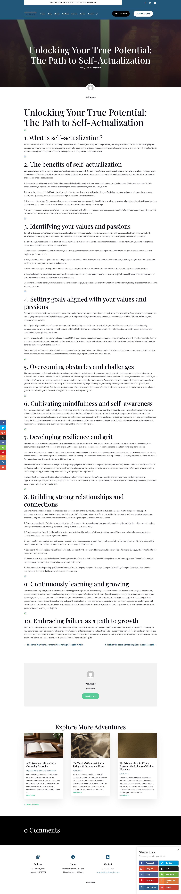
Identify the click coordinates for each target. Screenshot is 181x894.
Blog (50, 14)
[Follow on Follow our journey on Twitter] (150, 3)
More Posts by (90, 696)
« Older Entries (31, 804)
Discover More (121, 13)
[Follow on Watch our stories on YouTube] (155, 3)
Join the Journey (143, 13)
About (56, 14)
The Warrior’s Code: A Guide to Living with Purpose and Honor (89, 765)
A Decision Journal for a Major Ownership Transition (41, 765)
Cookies (91, 14)
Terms (82, 14)
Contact (65, 14)
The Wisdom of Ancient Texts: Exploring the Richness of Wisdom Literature (137, 766)
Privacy (74, 14)
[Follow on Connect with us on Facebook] (145, 3)
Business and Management (46, 770)
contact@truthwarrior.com (108, 872)
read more (30, 795)
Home (42, 14)
